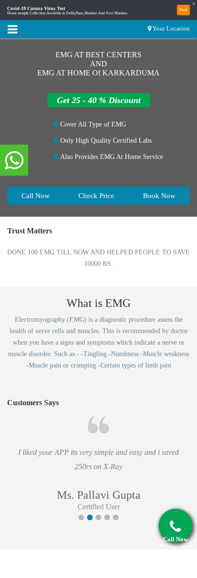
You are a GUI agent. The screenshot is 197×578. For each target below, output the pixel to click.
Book (183, 10)
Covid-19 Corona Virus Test (36, 8)
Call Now (36, 196)
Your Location (171, 28)
